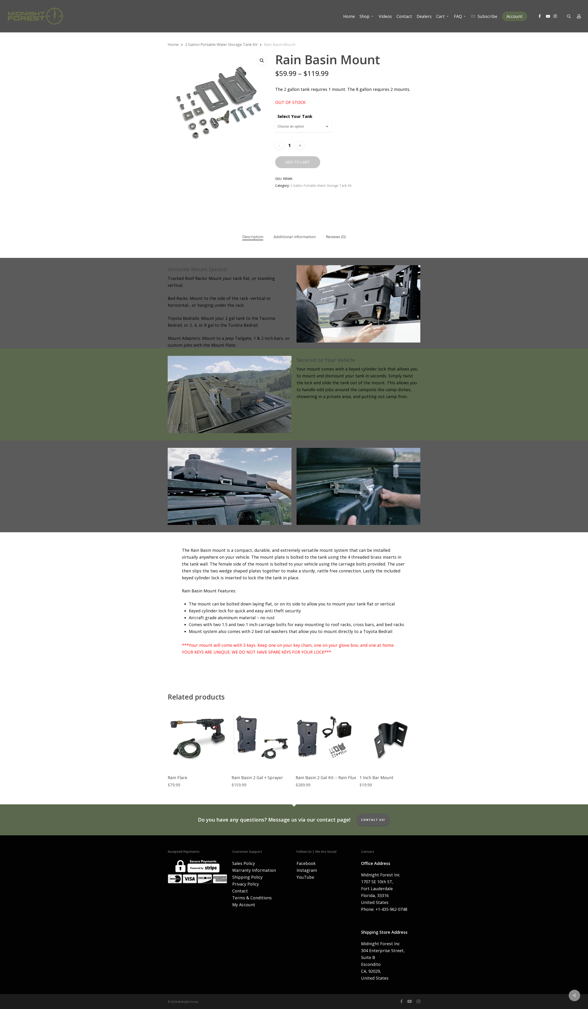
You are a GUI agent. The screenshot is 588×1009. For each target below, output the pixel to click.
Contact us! (373, 820)
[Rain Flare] (198, 738)
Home (173, 44)
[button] (262, 60)
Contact (240, 891)
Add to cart (298, 162)
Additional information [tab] (295, 236)
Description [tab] (252, 236)
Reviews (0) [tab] (336, 236)
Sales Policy (243, 863)
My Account (243, 904)
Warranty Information (254, 870)
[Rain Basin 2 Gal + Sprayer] (262, 738)
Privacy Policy (245, 884)
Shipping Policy (247, 877)
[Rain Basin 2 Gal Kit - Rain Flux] (326, 738)
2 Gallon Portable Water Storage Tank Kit (221, 44)
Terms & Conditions (252, 897)
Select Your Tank (294, 116)
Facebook (306, 863)
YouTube (305, 877)
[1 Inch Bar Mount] (389, 738)
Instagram (307, 870)
